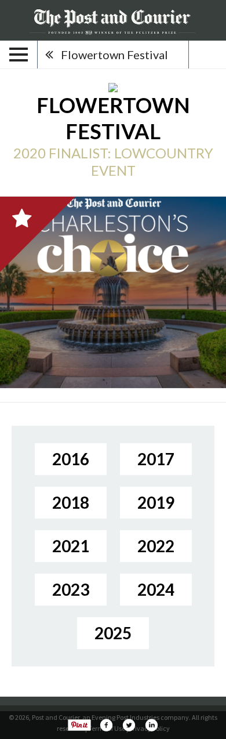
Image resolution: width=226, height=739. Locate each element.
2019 (155, 502)
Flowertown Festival (114, 54)
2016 (70, 459)
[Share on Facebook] (106, 725)
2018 (70, 502)
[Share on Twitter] (128, 725)
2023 (70, 589)
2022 (155, 546)
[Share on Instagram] (151, 725)
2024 (155, 589)
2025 (113, 633)
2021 (70, 546)
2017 (155, 459)
